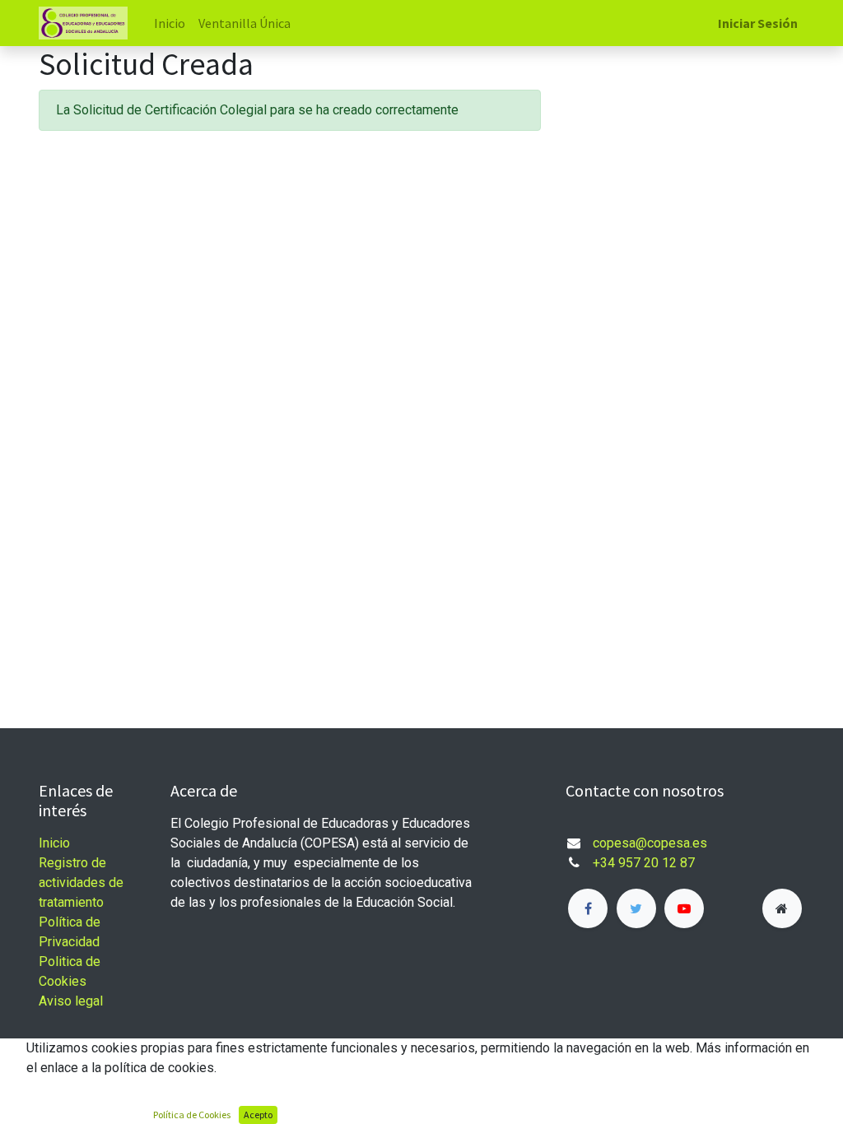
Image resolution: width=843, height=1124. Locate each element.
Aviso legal (71, 1001)
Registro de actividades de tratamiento (81, 882)
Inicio (54, 843)
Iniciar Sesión (758, 23)
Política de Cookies (192, 1114)
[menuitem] (169, 23)
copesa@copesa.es (650, 843)
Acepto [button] (258, 1114)
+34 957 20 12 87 (645, 863)
